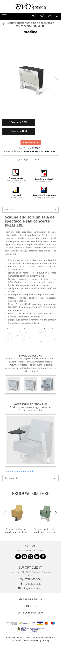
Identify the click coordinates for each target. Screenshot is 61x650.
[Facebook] (18, 556)
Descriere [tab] (9, 209)
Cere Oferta (30, 142)
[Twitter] (30, 556)
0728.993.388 (32, 579)
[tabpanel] (30, 76)
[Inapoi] (2, 24)
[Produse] (4, 16)
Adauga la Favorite (29, 159)
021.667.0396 (32, 583)
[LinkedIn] (37, 556)
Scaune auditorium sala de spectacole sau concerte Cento (16, 531)
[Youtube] (24, 556)
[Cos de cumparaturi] (49, 16)
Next (56, 79)
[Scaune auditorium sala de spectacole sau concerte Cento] (16, 513)
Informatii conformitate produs (20, 470)
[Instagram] (43, 556)
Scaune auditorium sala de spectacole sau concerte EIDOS (44, 531)
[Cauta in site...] (57, 16)
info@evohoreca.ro (32, 588)
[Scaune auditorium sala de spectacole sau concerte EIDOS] (44, 513)
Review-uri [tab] (11, 478)
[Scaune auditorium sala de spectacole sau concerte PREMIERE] (30, 76)
